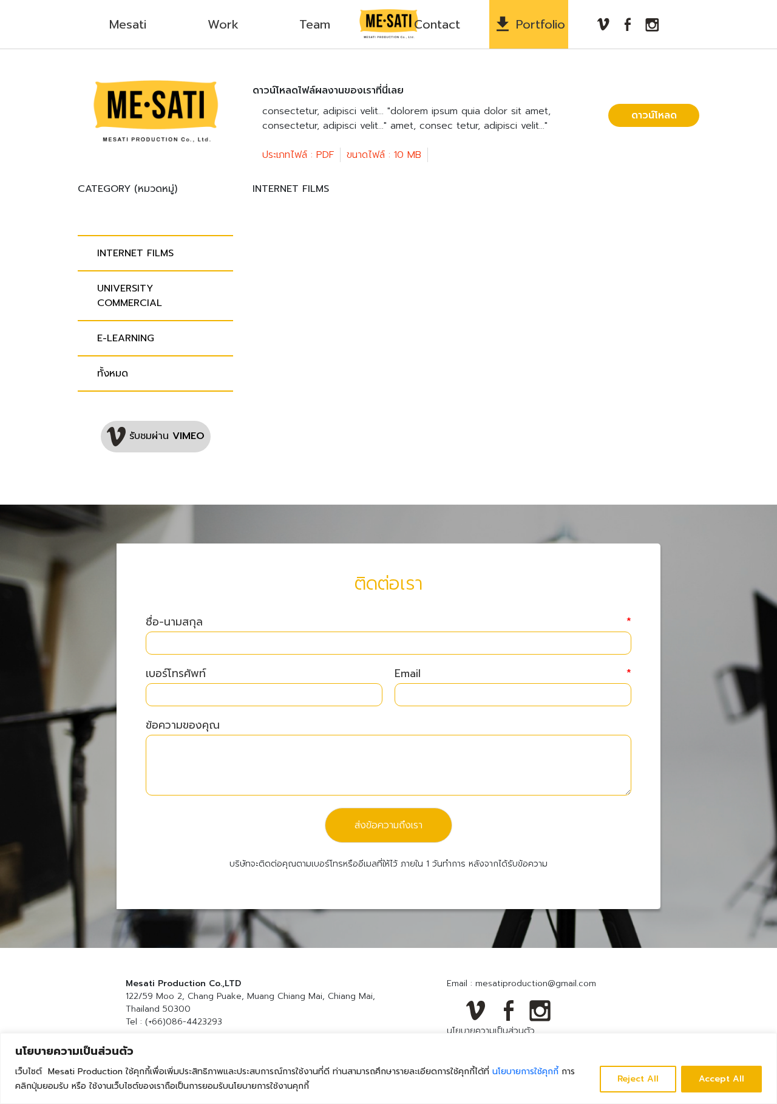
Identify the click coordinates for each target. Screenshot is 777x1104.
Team (314, 24)
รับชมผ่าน (165, 436)
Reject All (638, 1078)
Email (513, 674)
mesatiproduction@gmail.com (535, 983)
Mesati (127, 24)
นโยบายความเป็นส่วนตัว (491, 1030)
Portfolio (540, 24)
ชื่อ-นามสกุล (388, 622)
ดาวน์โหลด (654, 115)
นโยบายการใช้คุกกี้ (525, 1071)
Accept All (721, 1078)
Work (223, 24)
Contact (437, 24)
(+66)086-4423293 (183, 1021)
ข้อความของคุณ (183, 725)
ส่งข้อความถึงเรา (388, 825)
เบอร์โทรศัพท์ (176, 674)
